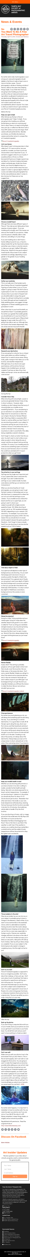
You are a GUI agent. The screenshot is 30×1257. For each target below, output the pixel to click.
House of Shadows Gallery (9, 1233)
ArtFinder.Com (7, 1239)
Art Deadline (7, 1242)
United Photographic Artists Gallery (12, 1234)
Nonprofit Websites (18, 1254)
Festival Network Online (9, 1240)
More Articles (5, 1142)
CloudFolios (6, 1231)
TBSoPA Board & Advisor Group (11, 1220)
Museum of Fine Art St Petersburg (11, 1236)
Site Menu (15, 2)
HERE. (23, 1084)
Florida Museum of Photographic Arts (12, 1237)
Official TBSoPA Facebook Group (11, 1219)
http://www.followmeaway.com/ (11, 1126)
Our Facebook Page (8, 1217)
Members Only (7, 1244)
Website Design (11, 1254)
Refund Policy (7, 1206)
